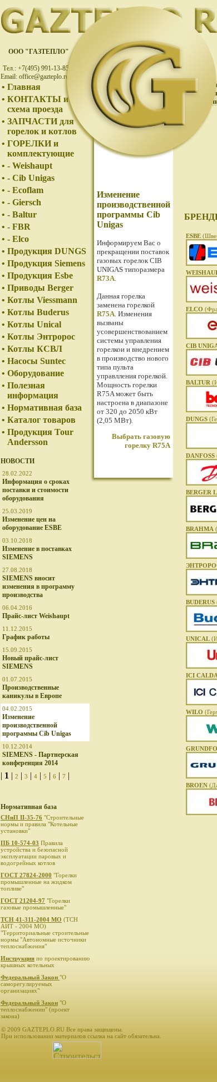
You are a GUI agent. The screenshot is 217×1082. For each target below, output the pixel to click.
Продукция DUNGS (46, 251)
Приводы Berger (40, 287)
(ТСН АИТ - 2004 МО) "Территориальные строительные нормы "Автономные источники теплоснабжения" (45, 932)
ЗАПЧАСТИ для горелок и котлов (42, 126)
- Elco (18, 239)
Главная (24, 87)
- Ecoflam (25, 190)
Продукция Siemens (46, 263)
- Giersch (24, 202)
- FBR (19, 226)
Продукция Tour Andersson (40, 437)
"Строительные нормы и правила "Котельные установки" (42, 824)
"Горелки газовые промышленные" (35, 904)
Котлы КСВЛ (34, 348)
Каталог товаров (41, 419)
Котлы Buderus (38, 312)
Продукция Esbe (40, 275)
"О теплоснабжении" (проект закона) (35, 1009)
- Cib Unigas (31, 178)
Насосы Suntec (36, 361)
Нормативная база (44, 407)
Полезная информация (32, 390)
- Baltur (22, 214)
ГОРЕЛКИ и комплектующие (40, 148)
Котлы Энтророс (41, 336)
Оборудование (35, 373)
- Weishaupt (29, 165)
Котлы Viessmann (42, 300)
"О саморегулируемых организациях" (33, 984)
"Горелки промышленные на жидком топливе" (39, 882)
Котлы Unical (34, 324)
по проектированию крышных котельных (45, 961)
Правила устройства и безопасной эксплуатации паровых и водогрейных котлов (34, 853)
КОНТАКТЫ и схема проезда (37, 104)
